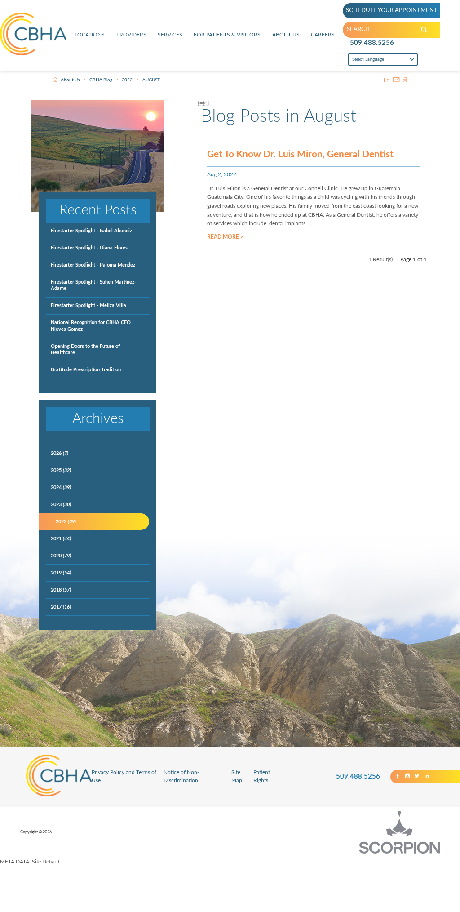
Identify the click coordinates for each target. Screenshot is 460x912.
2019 (61, 572)
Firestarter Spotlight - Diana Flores (89, 247)
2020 (61, 555)
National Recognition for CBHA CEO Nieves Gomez (91, 325)
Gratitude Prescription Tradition (86, 369)
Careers (323, 34)
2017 (61, 607)
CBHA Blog (100, 80)
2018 (61, 589)
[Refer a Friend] (396, 80)
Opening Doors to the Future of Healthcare (85, 349)
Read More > (225, 237)
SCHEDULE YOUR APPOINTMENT (392, 10)
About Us (286, 34)
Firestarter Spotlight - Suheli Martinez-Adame (93, 285)
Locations (90, 34)
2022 (127, 80)
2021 (61, 538)
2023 (61, 504)
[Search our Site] (424, 29)
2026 (59, 453)
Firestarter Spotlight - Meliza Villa (88, 305)
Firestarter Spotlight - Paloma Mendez (93, 264)
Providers (131, 34)
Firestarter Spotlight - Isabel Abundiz (91, 230)
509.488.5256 (372, 43)
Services (170, 34)
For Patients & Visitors (227, 34)
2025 (61, 470)
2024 (61, 487)
